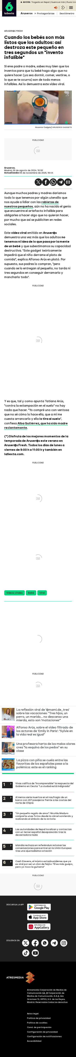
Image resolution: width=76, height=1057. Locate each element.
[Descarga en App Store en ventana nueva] (37, 919)
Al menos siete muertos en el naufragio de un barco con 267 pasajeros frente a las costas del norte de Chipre (43, 800)
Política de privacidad (39, 1018)
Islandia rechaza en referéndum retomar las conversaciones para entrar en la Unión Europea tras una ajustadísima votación (43, 848)
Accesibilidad (34, 1041)
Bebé (31, 592)
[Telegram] (60, 182)
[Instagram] (64, 945)
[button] (38, 182)
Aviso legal (33, 1013)
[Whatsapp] (44, 945)
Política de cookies (37, 1022)
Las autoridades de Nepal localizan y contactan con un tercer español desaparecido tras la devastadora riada (43, 832)
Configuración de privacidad (42, 1032)
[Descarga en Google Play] (39, 909)
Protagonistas (45, 13)
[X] (25, 945)
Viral (42, 592)
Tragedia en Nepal (40, 2)
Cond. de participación (39, 1027)
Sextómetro (66, 13)
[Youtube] (35, 955)
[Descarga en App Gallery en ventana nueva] (39, 929)
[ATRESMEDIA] (38, 978)
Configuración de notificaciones (44, 1036)
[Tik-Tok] (26, 955)
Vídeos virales (14, 592)
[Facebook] (35, 945)
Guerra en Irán (58, 2)
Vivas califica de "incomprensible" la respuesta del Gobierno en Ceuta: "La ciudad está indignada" (44, 785)
